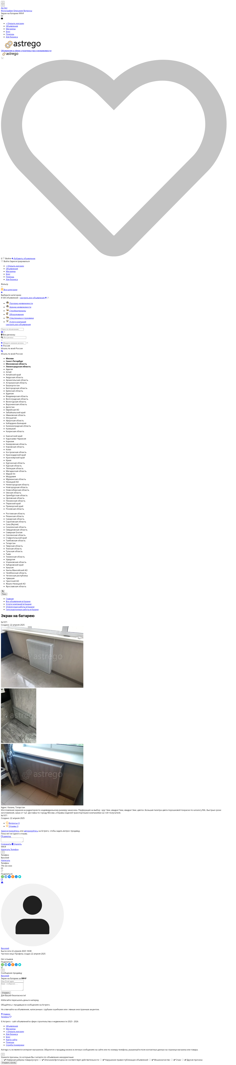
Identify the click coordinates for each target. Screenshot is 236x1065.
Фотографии (7, 10)
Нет (5, 8)
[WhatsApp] (2, 876)
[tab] (13, 823)
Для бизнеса (12, 37)
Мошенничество (162, 1059)
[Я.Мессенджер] (19, 876)
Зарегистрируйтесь (10, 831)
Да (2, 8)
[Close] (3, 5)
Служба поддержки (15, 1045)
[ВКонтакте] (9, 876)
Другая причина (194, 1059)
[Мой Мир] (16, 876)
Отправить (6, 993)
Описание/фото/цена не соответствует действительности (72, 1059)
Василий (5, 948)
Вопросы (27, 10)
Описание (18, 10)
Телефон (15, 849)
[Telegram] (5, 876)
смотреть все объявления (18, 324)
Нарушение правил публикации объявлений (127, 1059)
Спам (178, 1059)
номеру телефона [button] (119, 1049)
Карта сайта (11, 1039)
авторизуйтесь (31, 831)
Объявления (12, 26)
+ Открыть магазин (15, 23)
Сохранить (6, 844)
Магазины (11, 28)
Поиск (4, 594)
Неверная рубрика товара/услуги (22, 1059)
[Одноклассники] (12, 876)
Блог (8, 31)
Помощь (10, 34)
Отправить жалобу (9, 1063)
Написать (6, 849)
